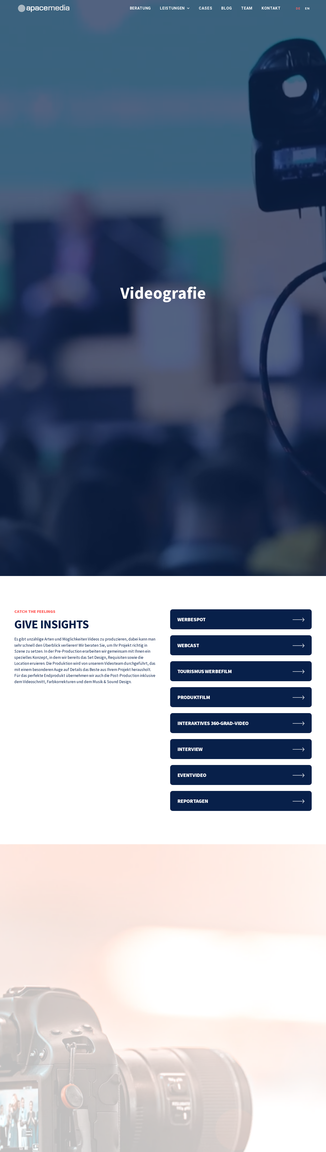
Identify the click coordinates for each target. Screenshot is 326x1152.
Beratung (140, 8)
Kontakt (271, 8)
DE (298, 8)
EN (307, 8)
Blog (226, 8)
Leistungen (172, 8)
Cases (205, 8)
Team (246, 8)
